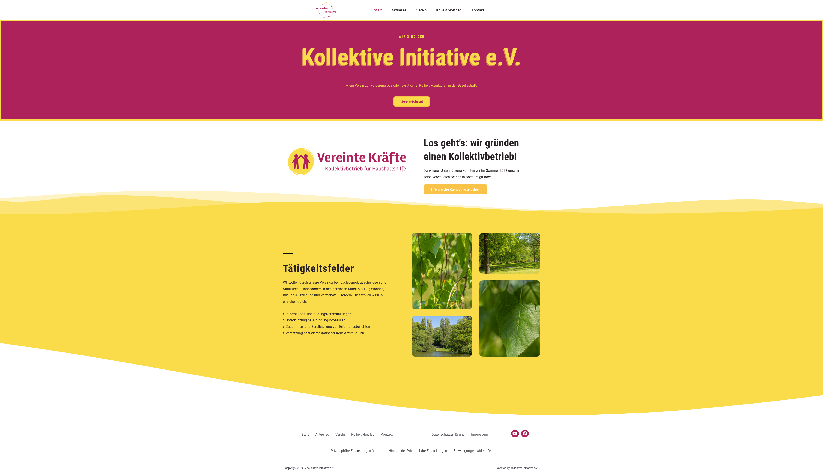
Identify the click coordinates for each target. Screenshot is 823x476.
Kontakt (477, 10)
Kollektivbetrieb (449, 10)
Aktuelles (399, 10)
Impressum (479, 434)
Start (378, 10)
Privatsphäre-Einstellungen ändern (356, 451)
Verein (421, 10)
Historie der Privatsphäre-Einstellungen (418, 451)
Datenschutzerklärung (448, 434)
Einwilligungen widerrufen (473, 451)
